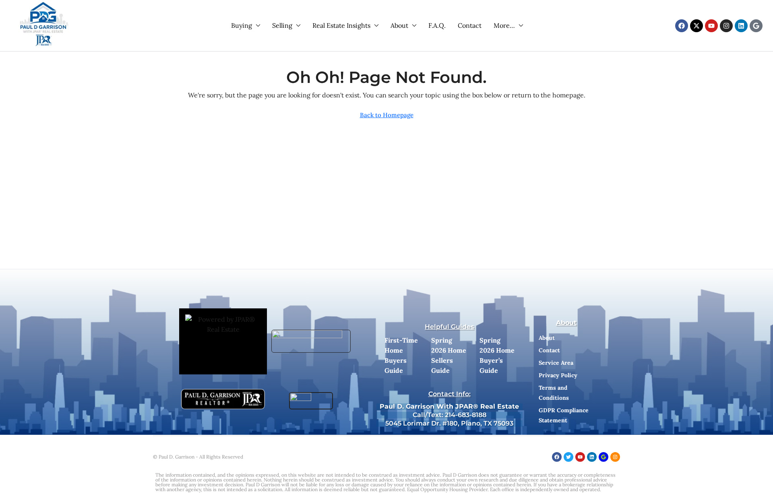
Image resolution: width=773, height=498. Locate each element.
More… (504, 25)
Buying (241, 25)
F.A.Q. (437, 25)
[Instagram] (726, 25)
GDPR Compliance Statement (564, 415)
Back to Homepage (386, 115)
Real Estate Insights (341, 25)
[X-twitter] (696, 25)
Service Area (556, 362)
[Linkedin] (741, 25)
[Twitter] (568, 457)
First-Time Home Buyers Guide (401, 355)
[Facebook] (681, 25)
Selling (282, 25)
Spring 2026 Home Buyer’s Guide (497, 355)
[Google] (756, 25)
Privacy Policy (558, 375)
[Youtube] (711, 25)
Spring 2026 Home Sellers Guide (448, 355)
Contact (470, 25)
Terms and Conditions (554, 392)
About (399, 25)
